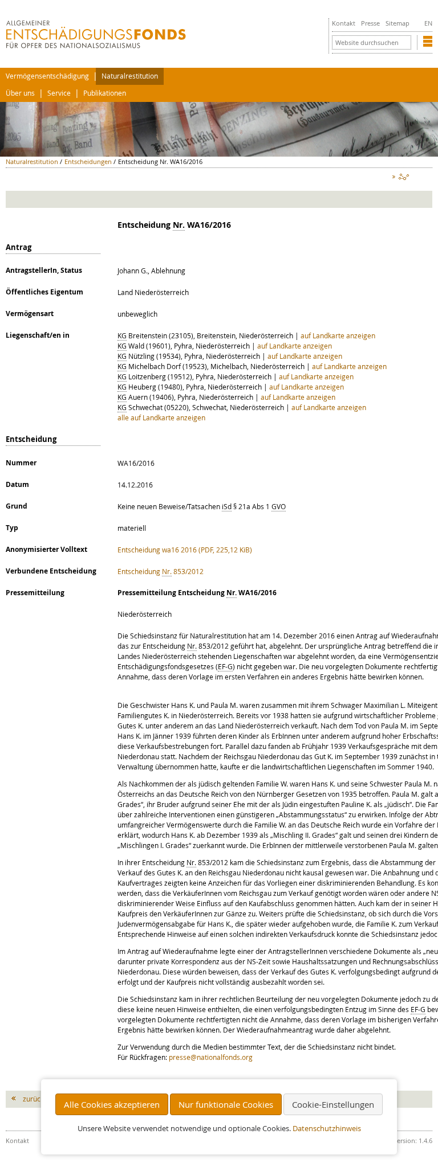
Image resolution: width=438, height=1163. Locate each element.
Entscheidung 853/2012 (160, 571)
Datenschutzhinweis (327, 1128)
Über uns (20, 93)
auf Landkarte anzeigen (338, 335)
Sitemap (397, 23)
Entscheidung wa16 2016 (184, 549)
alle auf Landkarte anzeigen (161, 417)
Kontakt (343, 23)
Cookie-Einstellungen (333, 1104)
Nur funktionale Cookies (226, 1104)
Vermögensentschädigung (47, 76)
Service (59, 93)
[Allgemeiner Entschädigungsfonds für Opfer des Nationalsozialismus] (96, 45)
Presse (370, 23)
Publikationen (104, 93)
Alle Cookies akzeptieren (112, 1104)
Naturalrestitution (130, 76)
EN (428, 23)
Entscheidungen (88, 161)
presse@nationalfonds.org (211, 1057)
